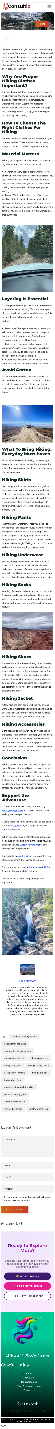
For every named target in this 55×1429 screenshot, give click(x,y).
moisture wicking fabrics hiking (19, 1087)
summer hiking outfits (14, 1101)
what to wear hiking (38, 1109)
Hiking (42, 24)
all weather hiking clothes (24, 1036)
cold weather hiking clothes (17, 1051)
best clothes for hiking (15, 1044)
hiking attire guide (12, 1065)
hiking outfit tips (40, 1072)
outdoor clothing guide (15, 1094)
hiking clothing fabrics (38, 1065)
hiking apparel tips (39, 1058)
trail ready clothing (13, 1109)
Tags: (4, 1036)
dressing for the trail (14, 1058)
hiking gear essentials (14, 1072)
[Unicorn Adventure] (17, 9)
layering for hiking (12, 1080)
